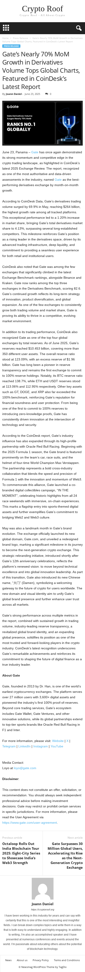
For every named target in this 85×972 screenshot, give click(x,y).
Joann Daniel (14, 94)
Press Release (20, 38)
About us (22, 960)
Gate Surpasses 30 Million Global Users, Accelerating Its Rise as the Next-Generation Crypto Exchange (65, 855)
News (8, 960)
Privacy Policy (41, 960)
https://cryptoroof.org (42, 909)
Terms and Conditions (67, 960)
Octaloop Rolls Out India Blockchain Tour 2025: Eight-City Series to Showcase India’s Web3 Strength (21, 853)
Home (5, 38)
